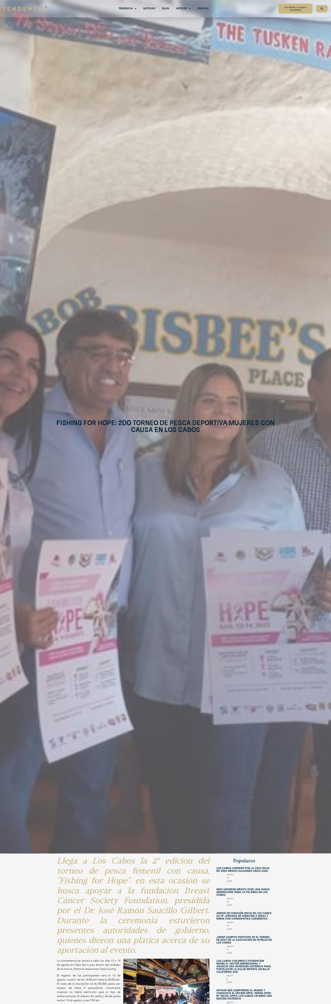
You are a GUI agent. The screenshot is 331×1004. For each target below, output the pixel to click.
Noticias (149, 8)
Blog (165, 8)
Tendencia (126, 8)
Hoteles (181, 8)
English (203, 8)
